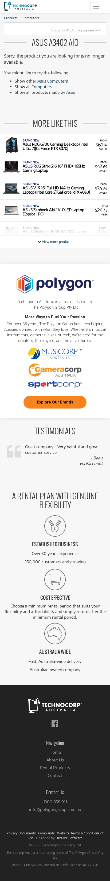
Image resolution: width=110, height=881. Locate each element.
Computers (31, 18)
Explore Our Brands (55, 402)
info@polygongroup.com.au (55, 809)
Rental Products (55, 767)
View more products (56, 241)
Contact (55, 775)
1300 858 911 (55, 801)
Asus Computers (52, 81)
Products (11, 18)
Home (55, 752)
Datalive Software (69, 838)
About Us (55, 759)
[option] (55, 145)
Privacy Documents (21, 833)
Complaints (46, 833)
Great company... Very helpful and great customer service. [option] (64, 455)
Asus (70, 92)
